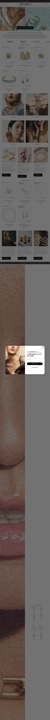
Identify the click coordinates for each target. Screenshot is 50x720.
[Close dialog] (43, 347)
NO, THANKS (35, 367)
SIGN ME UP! (35, 363)
